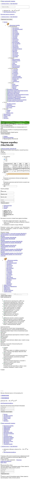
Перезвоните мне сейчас (6, 19)
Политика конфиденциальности (11, 460)
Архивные (14, 38)
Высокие (14, 64)
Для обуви (14, 30)
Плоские (8, 281)
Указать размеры (5, 188)
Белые (13, 84)
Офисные (14, 51)
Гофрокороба (6, 428)
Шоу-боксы (6, 442)
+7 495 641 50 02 (5, 3)
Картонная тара (7, 440)
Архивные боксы (7, 436)
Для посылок (15, 55)
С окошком (15, 72)
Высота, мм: (4, 197)
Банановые (9, 270)
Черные (14, 88)
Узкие (13, 63)
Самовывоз (9, 105)
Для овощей (15, 52)
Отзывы (8, 110)
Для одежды (15, 46)
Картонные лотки (7, 432)
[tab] (7, 205)
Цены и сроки (6, 115)
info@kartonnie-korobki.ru (9, 11)
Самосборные (15, 81)
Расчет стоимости (10, 106)
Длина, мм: (3, 191)
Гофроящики (6, 429)
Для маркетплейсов (17, 48)
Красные (14, 86)
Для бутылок (15, 39)
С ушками (14, 75)
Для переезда (15, 28)
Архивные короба (7, 444)
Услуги (5, 102)
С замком (14, 80)
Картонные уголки (8, 441)
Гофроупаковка (7, 427)
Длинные (8, 276)
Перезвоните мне (5, 473)
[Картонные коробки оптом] (8, 1)
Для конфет (15, 56)
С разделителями (16, 76)
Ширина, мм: (4, 194)
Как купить (9, 107)
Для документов (16, 43)
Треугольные (9, 277)
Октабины (9, 279)
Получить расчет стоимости (7, 14)
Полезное (5, 109)
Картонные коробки (8, 425)
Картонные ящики (8, 438)
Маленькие (9, 283)
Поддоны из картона (8, 433)
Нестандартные (16, 65)
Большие (8, 282)
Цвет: (4, 172)
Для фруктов (15, 47)
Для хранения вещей (17, 29)
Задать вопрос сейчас (6, 295)
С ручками (15, 71)
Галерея (5, 116)
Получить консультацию (6, 411)
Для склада (15, 54)
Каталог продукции (5, 133)
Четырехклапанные (17, 77)
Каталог (5, 22)
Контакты (5, 118)
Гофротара (6, 431)
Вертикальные (15, 67)
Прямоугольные (16, 60)
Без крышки (15, 73)
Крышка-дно (15, 78)
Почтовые (14, 50)
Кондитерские (15, 42)
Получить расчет (5, 203)
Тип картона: (6, 156)
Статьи (8, 111)
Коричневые (15, 85)
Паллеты (5, 434)
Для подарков (15, 33)
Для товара (15, 35)
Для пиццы (15, 41)
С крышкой (15, 69)
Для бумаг (14, 37)
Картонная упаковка (8, 437)
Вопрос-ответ (9, 112)
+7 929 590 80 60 (13, 3)
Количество (6, 184)
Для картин (15, 44)
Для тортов (15, 31)
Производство (7, 114)
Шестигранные (16, 59)
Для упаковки (15, 34)
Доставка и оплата (11, 103)
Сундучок (14, 61)
